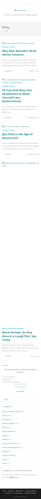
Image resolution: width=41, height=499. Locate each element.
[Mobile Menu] (20, 2)
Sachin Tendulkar (9, 377)
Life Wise (5, 439)
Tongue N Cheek (8, 47)
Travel (4, 459)
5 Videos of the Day (30, 493)
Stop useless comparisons (12, 382)
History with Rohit (8, 431)
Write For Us (20, 491)
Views (4, 463)
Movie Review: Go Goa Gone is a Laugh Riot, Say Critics (19, 336)
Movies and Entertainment (13, 329)
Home (4, 491)
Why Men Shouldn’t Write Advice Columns (19, 52)
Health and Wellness (8, 423)
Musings (5, 451)
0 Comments (8, 71)
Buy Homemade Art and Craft (11, 411)
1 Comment (7, 154)
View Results (21, 391)
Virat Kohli (7, 379)
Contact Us (8, 493)
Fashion (4, 416)
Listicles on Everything (9, 443)
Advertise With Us (31, 491)
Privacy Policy (18, 493)
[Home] (2, 31)
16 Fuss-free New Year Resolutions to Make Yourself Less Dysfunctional (17, 95)
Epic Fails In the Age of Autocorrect (17, 136)
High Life (5, 427)
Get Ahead (5, 419)
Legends (5, 435)
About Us (11, 491)
